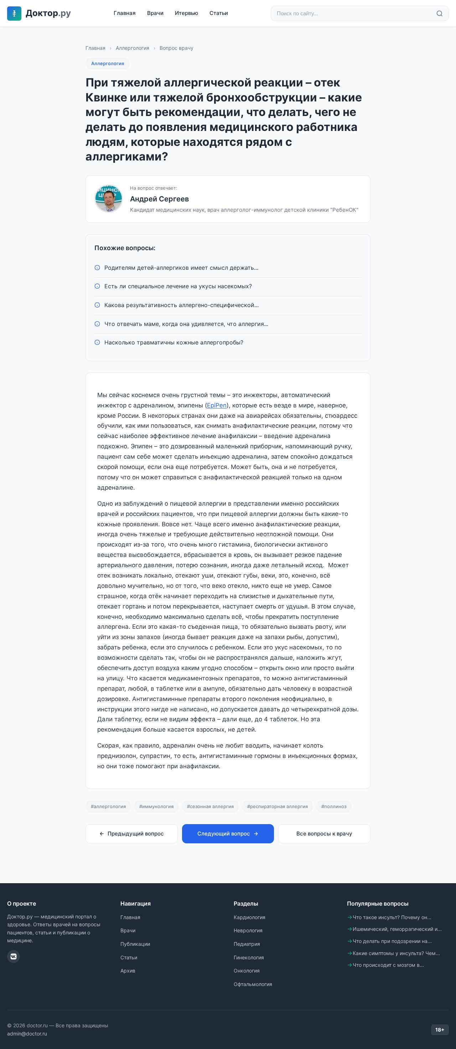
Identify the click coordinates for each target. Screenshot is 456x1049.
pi (213, 405)
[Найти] (439, 13)
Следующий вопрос (223, 833)
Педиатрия (247, 944)
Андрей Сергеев (159, 199)
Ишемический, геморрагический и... (397, 929)
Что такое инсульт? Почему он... (392, 917)
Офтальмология (253, 984)
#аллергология (108, 806)
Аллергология (132, 48)
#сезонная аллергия (210, 806)
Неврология (248, 930)
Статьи (218, 13)
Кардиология (249, 917)
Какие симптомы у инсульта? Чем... (396, 953)
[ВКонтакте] (13, 956)
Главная (125, 13)
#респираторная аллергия (277, 806)
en (223, 405)
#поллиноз (333, 806)
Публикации (135, 944)
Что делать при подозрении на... (392, 941)
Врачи (155, 13)
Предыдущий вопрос (136, 833)
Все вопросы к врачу (324, 833)
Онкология (247, 971)
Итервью (186, 13)
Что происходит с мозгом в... (388, 965)
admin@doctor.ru (27, 1033)
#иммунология (156, 806)
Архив (127, 971)
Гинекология (249, 957)
